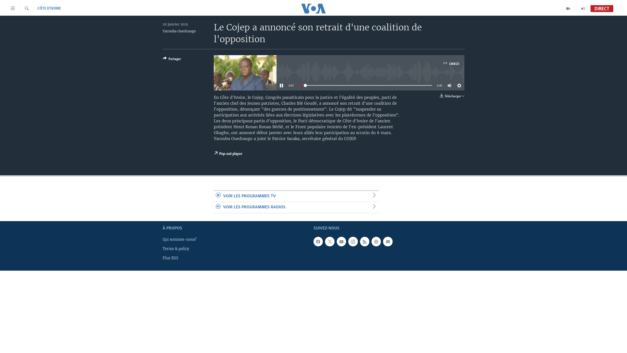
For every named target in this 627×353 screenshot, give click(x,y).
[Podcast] (376, 241)
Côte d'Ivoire (49, 9)
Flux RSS (170, 258)
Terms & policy (176, 249)
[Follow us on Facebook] (318, 241)
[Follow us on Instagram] (353, 241)
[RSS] (364, 241)
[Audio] (583, 8)
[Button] (172, 59)
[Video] (568, 8)
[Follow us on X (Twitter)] (329, 241)
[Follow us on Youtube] (341, 241)
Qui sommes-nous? (180, 239)
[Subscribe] (387, 241)
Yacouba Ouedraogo (179, 31)
